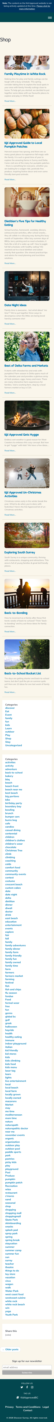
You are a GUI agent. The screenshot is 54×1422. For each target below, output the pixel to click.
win (7, 1307)
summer (9, 1246)
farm (8, 969)
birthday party (13, 803)
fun (7, 721)
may (7, 1107)
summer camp (13, 1250)
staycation (11, 1243)
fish (7, 985)
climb (8, 853)
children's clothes (15, 840)
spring (8, 1236)
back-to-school (13, 772)
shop (8, 1206)
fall (7, 938)
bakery (9, 775)
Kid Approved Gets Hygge (21, 435)
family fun (11, 958)
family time (11, 965)
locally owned (13, 1097)
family (8, 718)
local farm (11, 1090)
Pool (7, 1172)
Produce (10, 1175)
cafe (7, 823)
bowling (9, 809)
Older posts (10, 1349)
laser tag (10, 1070)
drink (8, 914)
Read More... (10, 101)
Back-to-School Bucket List (22, 673)
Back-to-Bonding (15, 613)
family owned (13, 962)
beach (8, 782)
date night (11, 894)
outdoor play (12, 1145)
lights (8, 1077)
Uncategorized (13, 745)
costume (10, 880)
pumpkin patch (13, 1182)
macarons (11, 1101)
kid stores (10, 1053)
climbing (10, 857)
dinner (8, 904)
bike (7, 799)
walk (8, 1287)
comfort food (12, 867)
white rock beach (15, 1304)
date (7, 891)
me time (9, 1111)
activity (9, 765)
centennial (11, 833)
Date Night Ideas (15, 305)
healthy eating (13, 1036)
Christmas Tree (13, 850)
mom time (11, 1118)
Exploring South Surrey (19, 552)
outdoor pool (12, 1148)
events (9, 928)
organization (12, 1141)
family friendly (13, 955)
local (8, 1084)
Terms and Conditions (28, 1406)
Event (8, 714)
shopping (10, 1209)
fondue (9, 996)
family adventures (15, 945)
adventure (11, 769)
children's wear (14, 843)
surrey (8, 1260)
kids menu (11, 1067)
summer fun (12, 1253)
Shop (8, 738)
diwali (8, 908)
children (9, 836)
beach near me (13, 789)
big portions (12, 796)
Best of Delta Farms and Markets (26, 366)
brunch (9, 813)
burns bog (11, 820)
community (11, 870)
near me (10, 1131)
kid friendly (11, 1050)
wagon (9, 1284)
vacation (10, 1277)
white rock (11, 1301)
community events (15, 874)
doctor (9, 911)
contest (9, 877)
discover (10, 707)
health (8, 1033)
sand (8, 1199)
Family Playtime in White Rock (25, 74)
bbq (7, 779)
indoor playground (15, 1043)
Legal (45, 1406)
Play (7, 735)
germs (8, 1013)
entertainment (13, 925)
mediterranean (13, 1114)
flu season (11, 992)
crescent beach (13, 884)
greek (8, 1023)
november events (15, 1135)
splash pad (11, 1229)
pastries (9, 1158)
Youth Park (11, 1314)
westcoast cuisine (15, 1297)
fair (7, 935)
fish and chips (13, 989)
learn (8, 1074)
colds (8, 864)
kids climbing (12, 1060)
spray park (11, 1233)
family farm (11, 952)
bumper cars (12, 816)
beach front (11, 786)
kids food (10, 1063)
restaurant (11, 1192)
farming (9, 979)
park (7, 1155)
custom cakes (13, 887)
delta (8, 897)
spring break (12, 1240)
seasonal (10, 1202)
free (7, 1006)
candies (9, 826)
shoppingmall (13, 1216)
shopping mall (13, 1213)
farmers (9, 972)
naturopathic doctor (16, 1128)
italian (8, 1046)
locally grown (13, 1094)
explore (9, 931)
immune (9, 1040)
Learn (8, 728)
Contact (27, 1410)
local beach (11, 1087)
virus (8, 1280)
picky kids (10, 1162)
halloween (11, 1026)
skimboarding (13, 1223)
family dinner (12, 948)
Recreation (11, 1185)
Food (8, 999)
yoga (8, 1311)
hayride (9, 1030)
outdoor (9, 731)
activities (10, 762)
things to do (12, 1270)
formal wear (12, 1002)
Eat (7, 711)
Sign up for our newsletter (27, 1361)
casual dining (12, 830)
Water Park (11, 1290)
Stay (7, 741)
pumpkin (10, 1179)
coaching (10, 860)
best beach (11, 792)
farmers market (14, 975)
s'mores (9, 1195)
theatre (9, 1267)
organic (9, 1138)
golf (7, 1019)
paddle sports (13, 1151)
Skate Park (11, 1219)
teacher (9, 1263)
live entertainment (15, 1080)
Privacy (9, 1406)
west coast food (14, 1294)
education (11, 921)
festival (9, 982)
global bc (10, 1016)
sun (7, 1257)
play (7, 1165)
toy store (10, 1274)
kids (7, 724)
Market (9, 1104)
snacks (9, 1226)
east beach (11, 918)
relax (8, 1189)
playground (11, 1168)
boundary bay (13, 806)
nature (9, 1121)
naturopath (11, 1124)
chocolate (10, 847)
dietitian (10, 901)
